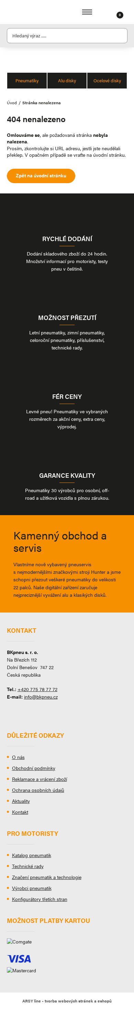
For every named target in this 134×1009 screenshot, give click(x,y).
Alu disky (67, 80)
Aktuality (21, 800)
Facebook (12, 712)
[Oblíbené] (111, 12)
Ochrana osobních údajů (38, 789)
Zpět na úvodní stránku (41, 175)
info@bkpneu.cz (41, 696)
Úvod (12, 102)
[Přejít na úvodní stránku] (27, 12)
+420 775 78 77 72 (37, 689)
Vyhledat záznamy (120, 35)
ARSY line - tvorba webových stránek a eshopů (67, 1001)
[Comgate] (67, 944)
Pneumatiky (26, 80)
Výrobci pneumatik (32, 888)
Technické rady (28, 866)
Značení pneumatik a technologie (46, 877)
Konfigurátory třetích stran (39, 898)
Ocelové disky (107, 80)
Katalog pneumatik (31, 855)
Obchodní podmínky (33, 767)
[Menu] (87, 12)
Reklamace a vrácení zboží (39, 778)
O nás (18, 756)
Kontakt (20, 811)
